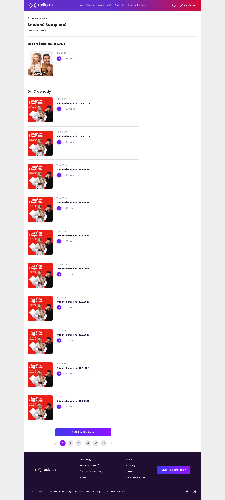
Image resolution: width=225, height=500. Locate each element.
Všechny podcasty (39, 18)
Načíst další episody (83, 432)
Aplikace (130, 471)
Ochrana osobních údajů (88, 491)
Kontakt (83, 477)
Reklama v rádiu (88, 465)
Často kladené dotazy (91, 471)
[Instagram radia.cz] (194, 491)
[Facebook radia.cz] (187, 491)
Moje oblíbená (87, 5)
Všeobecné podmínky (60, 491)
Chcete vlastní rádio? (174, 469)
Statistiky (84, 459)
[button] (56, 443)
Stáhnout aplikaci (137, 5)
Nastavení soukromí (115, 491)
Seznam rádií (104, 5)
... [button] (83, 441)
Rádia (129, 459)
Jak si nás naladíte (135, 477)
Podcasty (119, 5)
